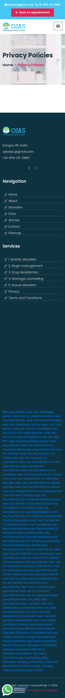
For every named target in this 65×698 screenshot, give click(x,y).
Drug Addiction (25, 629)
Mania (41, 629)
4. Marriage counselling (25, 278)
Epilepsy (22, 662)
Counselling (32, 658)
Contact (14, 226)
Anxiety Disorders (14, 637)
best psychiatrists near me (30, 443)
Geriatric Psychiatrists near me (36, 504)
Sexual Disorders (14, 645)
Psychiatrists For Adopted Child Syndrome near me (31, 531)
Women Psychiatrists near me (24, 468)
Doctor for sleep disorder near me (31, 433)
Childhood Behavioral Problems (30, 664)
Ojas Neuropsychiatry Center (29, 441)
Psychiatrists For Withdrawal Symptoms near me (25, 547)
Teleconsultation (14, 670)
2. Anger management (25, 265)
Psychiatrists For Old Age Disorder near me (31, 464)
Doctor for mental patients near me (27, 437)
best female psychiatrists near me (29, 610)
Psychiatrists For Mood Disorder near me (30, 526)
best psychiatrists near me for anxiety (25, 585)
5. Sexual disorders (22, 285)
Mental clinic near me (23, 420)
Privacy (13, 291)
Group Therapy (42, 666)
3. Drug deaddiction (23, 272)
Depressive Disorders (29, 649)
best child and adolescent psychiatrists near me (28, 606)
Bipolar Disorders (34, 653)
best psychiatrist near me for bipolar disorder (30, 572)
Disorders (15, 207)
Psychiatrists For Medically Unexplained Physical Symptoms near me (32, 518)
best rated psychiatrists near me (30, 597)
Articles (13, 220)
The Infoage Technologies (40, 690)
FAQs (12, 213)
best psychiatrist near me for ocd (29, 589)
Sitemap (14, 233)
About (12, 201)
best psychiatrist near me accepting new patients (30, 581)
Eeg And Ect (35, 670)
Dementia (36, 662)
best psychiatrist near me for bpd (26, 593)
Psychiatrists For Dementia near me (31, 522)
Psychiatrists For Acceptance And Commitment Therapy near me (32, 493)
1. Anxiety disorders (22, 259)
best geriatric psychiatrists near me (29, 618)
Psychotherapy (13, 658)
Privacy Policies (30, 64)
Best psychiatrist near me (20, 412)
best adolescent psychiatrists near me (26, 614)
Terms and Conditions (25, 298)
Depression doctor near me (34, 424)
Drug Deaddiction (14, 641)
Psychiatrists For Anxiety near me (25, 508)
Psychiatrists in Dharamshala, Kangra (28, 447)
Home (8, 64)
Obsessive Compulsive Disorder (36, 633)
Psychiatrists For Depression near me (25, 460)
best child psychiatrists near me (25, 601)
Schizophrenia (26, 624)
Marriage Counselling (42, 641)
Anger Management (41, 637)
